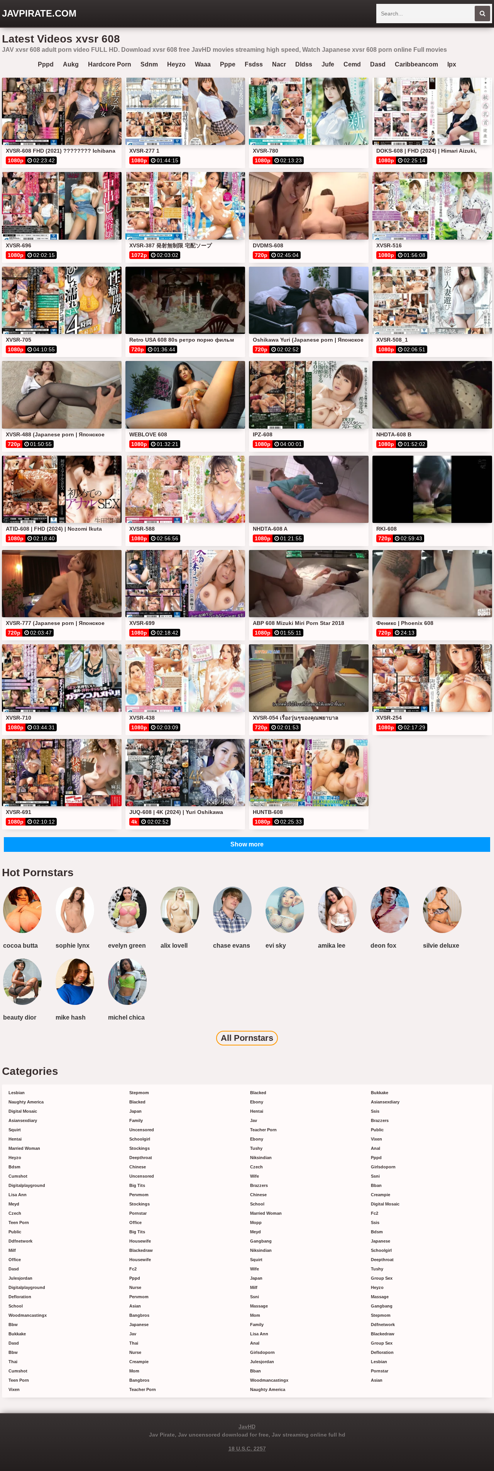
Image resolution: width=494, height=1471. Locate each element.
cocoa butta (20, 945)
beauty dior (19, 1017)
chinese (137, 1167)
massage (259, 1306)
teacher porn (142, 1389)
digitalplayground (26, 1185)
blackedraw (141, 1250)
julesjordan (20, 1278)
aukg (71, 64)
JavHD (247, 1426)
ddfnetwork (20, 1241)
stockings (139, 1148)
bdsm (14, 1167)
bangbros (139, 1315)
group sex (381, 1278)
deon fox (383, 945)
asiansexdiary (22, 1120)
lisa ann (17, 1194)
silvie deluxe (441, 945)
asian (135, 1306)
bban (255, 1371)
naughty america (26, 1102)
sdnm (149, 64)
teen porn (18, 1222)
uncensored (141, 1129)
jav (132, 1333)
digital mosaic (22, 1111)
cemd (352, 64)
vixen (14, 1389)
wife (254, 1176)
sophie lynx (73, 945)
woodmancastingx (27, 1315)
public (14, 1231)
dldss (303, 64)
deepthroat (140, 1157)
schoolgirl (139, 1139)
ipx (451, 64)
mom (134, 1371)
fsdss (254, 64)
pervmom (139, 1194)
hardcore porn (109, 64)
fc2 (133, 1269)
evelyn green (127, 945)
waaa (203, 64)
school (15, 1306)
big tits (137, 1185)
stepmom (139, 1092)
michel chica (126, 1017)
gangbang (261, 1241)
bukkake (17, 1333)
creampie (139, 1361)
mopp (256, 1222)
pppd (46, 64)
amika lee (331, 945)
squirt (14, 1129)
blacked (137, 1102)
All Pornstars (247, 1038)
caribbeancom (416, 64)
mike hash (71, 1017)
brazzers (259, 1185)
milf (12, 1250)
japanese (139, 1324)
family (136, 1120)
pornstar (138, 1213)
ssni (254, 1296)
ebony (256, 1102)
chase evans (231, 945)
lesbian (16, 1092)
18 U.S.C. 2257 (247, 1448)
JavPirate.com (39, 13)
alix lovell (174, 945)
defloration (19, 1296)
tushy (256, 1148)
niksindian (261, 1157)
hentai (15, 1139)
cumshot (17, 1176)
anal (254, 1343)
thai (12, 1361)
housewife (140, 1241)
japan (135, 1111)
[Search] (482, 13)
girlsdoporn (262, 1352)
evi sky (276, 945)
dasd (378, 64)
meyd (13, 1204)
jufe (327, 64)
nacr (279, 64)
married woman (24, 1148)
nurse (135, 1287)
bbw (13, 1324)
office (14, 1259)
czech (14, 1213)
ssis (375, 1111)
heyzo (176, 64)
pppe (227, 64)
